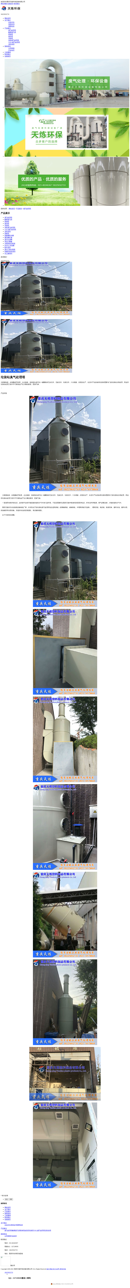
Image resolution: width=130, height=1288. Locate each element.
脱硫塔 (7, 233)
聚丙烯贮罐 (8, 237)
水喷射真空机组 (10, 243)
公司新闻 (11, 48)
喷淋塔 (10, 34)
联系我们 (17, 3)
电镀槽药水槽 (9, 235)
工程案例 (8, 52)
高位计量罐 (8, 241)
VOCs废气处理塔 (14, 42)
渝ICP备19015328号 (53, 1269)
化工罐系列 (8, 253)
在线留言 (10, 3)
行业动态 (11, 50)
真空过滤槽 (8, 239)
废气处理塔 (12, 30)
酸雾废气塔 (12, 32)
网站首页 (8, 18)
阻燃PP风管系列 (10, 251)
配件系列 (8, 247)
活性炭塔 (11, 44)
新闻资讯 (8, 46)
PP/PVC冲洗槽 (9, 245)
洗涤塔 (10, 38)
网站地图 (4, 3)
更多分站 (63, 1269)
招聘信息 (11, 26)
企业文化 (11, 22)
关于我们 (8, 20)
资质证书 (11, 24)
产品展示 (8, 28)
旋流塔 (10, 36)
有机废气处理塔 (13, 40)
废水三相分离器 (10, 249)
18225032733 (9, 1272)
